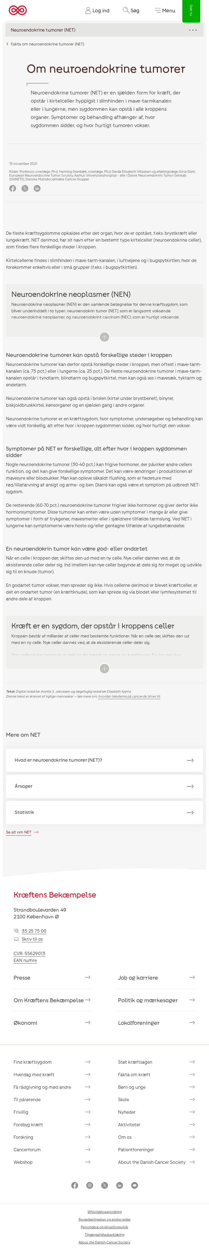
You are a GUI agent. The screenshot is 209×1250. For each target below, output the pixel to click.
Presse (22, 977)
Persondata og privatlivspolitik (104, 1227)
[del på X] (24, 188)
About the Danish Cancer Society (152, 1162)
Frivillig (21, 1112)
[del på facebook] (12, 188)
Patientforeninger (136, 1149)
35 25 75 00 (34, 930)
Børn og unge (132, 1086)
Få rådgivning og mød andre (42, 1086)
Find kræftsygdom (33, 1061)
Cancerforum (27, 1149)
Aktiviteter (129, 1124)
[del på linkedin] (37, 188)
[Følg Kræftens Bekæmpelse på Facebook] (74, 1186)
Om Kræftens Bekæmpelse (49, 1000)
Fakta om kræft (134, 1074)
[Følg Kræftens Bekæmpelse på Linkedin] (119, 1186)
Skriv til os (32, 939)
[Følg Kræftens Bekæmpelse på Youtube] (134, 1186)
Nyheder (127, 1112)
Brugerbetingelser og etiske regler (105, 1219)
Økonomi (25, 1022)
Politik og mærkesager (148, 1000)
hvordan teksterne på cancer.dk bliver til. (129, 696)
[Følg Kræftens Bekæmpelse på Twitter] (104, 1186)
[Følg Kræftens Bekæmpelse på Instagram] (89, 1186)
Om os (124, 1137)
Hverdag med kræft (34, 1074)
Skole (123, 1099)
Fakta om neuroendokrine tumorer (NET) (47, 44)
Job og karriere (138, 977)
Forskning (23, 1137)
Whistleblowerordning (105, 1212)
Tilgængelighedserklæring (104, 1234)
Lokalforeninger (139, 1022)
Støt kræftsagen (135, 1061)
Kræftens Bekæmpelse (55, 894)
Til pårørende (27, 1099)
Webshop (23, 1162)
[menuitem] (95, 10)
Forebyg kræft (28, 1124)
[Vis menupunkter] (104, 30)
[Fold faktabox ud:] (104, 337)
